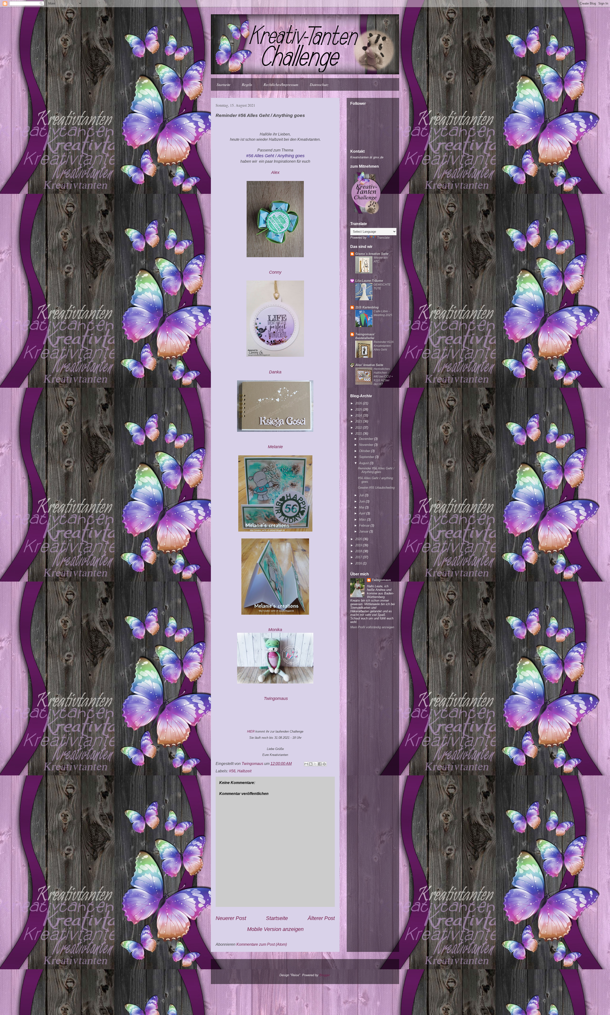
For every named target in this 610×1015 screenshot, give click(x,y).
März (363, 519)
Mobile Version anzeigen (275, 929)
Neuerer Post (231, 918)
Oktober (365, 451)
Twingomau (276, 698)
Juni (362, 501)
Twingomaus (381, 580)
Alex (275, 172)
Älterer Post (321, 918)
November (366, 445)
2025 (359, 409)
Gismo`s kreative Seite (371, 254)
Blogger (324, 975)
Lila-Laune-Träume (369, 280)
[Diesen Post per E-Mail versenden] (306, 764)
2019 (359, 545)
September (367, 457)
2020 (359, 539)
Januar (364, 531)
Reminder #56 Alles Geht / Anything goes (376, 470)
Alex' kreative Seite (369, 365)
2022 (359, 427)
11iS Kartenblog (367, 307)
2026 (359, 403)
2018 (359, 551)
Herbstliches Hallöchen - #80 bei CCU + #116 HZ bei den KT (383, 376)
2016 (359, 563)
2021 (359, 433)
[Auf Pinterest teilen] (324, 764)
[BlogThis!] (310, 764)
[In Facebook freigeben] (319, 764)
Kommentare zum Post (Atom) (261, 944)
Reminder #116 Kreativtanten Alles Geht (384, 345)
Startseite (223, 84)
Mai (362, 507)
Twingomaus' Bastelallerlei (365, 336)
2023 (359, 421)
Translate (383, 237)
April (362, 513)
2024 (359, 415)
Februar (365, 525)
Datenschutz (319, 84)
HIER (250, 731)
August (364, 463)
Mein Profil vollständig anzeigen (372, 627)
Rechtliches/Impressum (281, 84)
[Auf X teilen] (315, 764)
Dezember (366, 439)
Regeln (247, 84)
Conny (275, 272)
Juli (362, 495)
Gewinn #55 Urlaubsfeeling (376, 487)
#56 (232, 771)
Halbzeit (244, 771)
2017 (359, 557)
